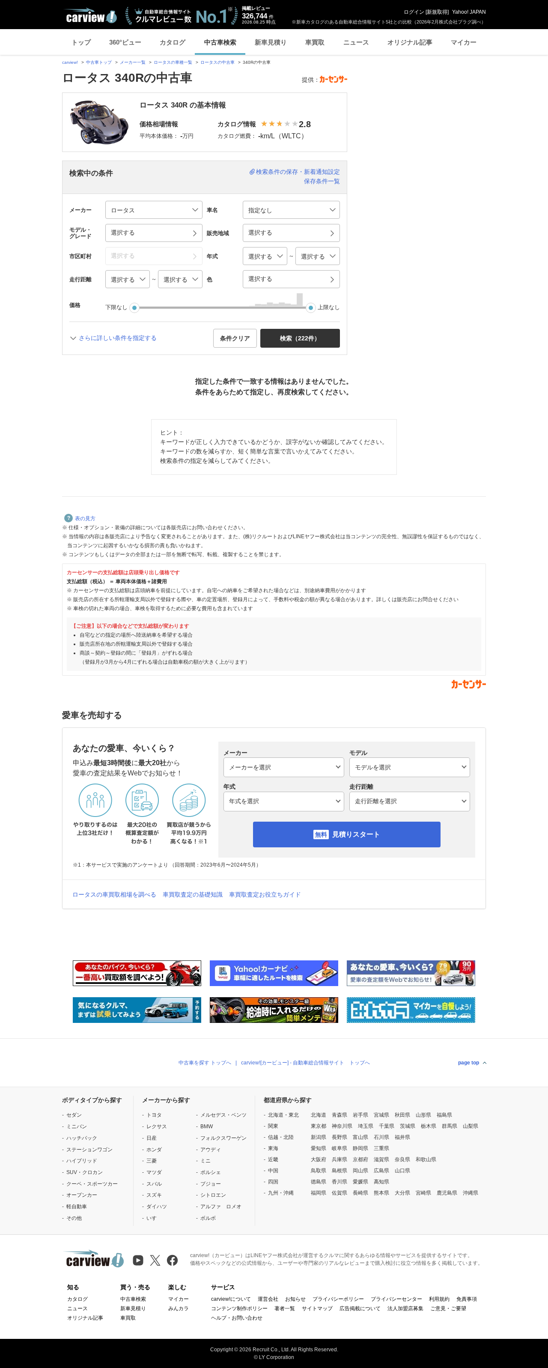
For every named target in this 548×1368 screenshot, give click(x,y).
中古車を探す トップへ (205, 1062)
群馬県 (449, 1126)
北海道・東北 (283, 1115)
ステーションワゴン (89, 1150)
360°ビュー (125, 42)
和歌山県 (426, 1159)
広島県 (381, 1171)
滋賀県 (381, 1159)
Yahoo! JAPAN (469, 12)
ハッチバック (81, 1138)
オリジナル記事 (409, 42)
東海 (273, 1148)
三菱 (151, 1161)
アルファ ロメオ (220, 1207)
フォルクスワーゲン (223, 1138)
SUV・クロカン (84, 1172)
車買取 (315, 42)
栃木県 (428, 1126)
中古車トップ (99, 62)
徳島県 (318, 1182)
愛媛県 (360, 1182)
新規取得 (437, 12)
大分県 (402, 1193)
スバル (154, 1184)
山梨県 (470, 1126)
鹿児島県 (447, 1193)
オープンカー (81, 1195)
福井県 (402, 1137)
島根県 (339, 1171)
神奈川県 (342, 1126)
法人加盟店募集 (405, 1308)
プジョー (210, 1184)
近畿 (273, 1159)
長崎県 (360, 1193)
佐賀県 (339, 1193)
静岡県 (360, 1148)
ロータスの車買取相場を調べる (114, 894)
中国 (273, 1171)
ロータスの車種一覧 (173, 62)
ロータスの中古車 (217, 62)
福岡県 (318, 1193)
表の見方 (85, 519)
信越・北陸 (281, 1137)
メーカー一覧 (133, 62)
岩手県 (360, 1115)
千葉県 (386, 1126)
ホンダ (154, 1150)
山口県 (402, 1171)
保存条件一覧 (322, 181)
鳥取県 (318, 1171)
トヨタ (154, 1115)
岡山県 (360, 1171)
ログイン (414, 12)
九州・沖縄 (281, 1193)
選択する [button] (123, 232)
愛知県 (318, 1148)
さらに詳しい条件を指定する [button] (118, 337)
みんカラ (178, 1308)
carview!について (231, 1299)
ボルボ (208, 1218)
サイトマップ (317, 1308)
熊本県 (381, 1193)
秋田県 (402, 1115)
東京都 (318, 1126)
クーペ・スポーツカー (92, 1184)
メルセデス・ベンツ (223, 1115)
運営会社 (268, 1299)
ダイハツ (156, 1207)
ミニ (205, 1161)
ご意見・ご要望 (448, 1308)
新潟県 (318, 1137)
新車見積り (271, 42)
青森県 (339, 1115)
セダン (74, 1115)
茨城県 (407, 1126)
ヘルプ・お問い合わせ (236, 1318)
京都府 (360, 1159)
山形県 (423, 1115)
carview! (70, 62)
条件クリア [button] (235, 338)
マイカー (464, 42)
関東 (273, 1126)
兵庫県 (339, 1159)
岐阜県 (339, 1148)
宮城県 (381, 1115)
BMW (206, 1127)
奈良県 (402, 1159)
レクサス (156, 1127)
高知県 (381, 1182)
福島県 (444, 1115)
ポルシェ (210, 1172)
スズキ (154, 1195)
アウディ (210, 1150)
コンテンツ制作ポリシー (239, 1308)
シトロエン (213, 1195)
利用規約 (439, 1299)
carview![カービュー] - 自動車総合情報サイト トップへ (305, 1062)
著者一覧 (284, 1308)
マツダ (154, 1172)
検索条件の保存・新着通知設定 (298, 171)
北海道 (318, 1115)
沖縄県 (470, 1193)
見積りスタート (356, 834)
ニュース (356, 42)
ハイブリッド (81, 1161)
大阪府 (318, 1159)
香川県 (339, 1182)
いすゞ (154, 1218)
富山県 (360, 1137)
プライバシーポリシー (338, 1299)
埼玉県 (365, 1126)
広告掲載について (360, 1308)
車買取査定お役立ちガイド (265, 894)
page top (468, 1062)
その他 (74, 1218)
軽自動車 (76, 1207)
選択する (260, 278)
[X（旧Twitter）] (155, 1260)
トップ (81, 42)
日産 (151, 1138)
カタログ (172, 42)
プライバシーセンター (396, 1299)
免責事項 (466, 1299)
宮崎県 (423, 1193)
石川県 (381, 1137)
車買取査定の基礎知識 (193, 894)
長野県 (339, 1137)
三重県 (381, 1148)
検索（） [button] (300, 338)
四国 (273, 1182)
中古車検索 (220, 42)
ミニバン (76, 1127)
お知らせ (295, 1299)
